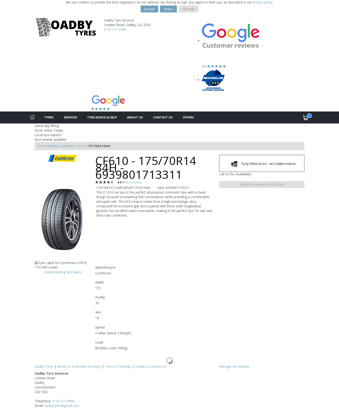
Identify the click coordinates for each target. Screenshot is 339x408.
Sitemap (124, 366)
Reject (168, 9)
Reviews (81, 366)
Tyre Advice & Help (102, 117)
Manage (188, 9)
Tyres (49, 117)
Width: (99, 282)
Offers (188, 117)
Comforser (68, 146)
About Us (135, 117)
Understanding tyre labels (63, 272)
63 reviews (134, 182)
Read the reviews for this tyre (262, 184)
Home (42, 146)
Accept (149, 9)
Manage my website (234, 366)
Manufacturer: (105, 267)
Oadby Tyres (44, 366)
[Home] (32, 117)
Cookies (140, 366)
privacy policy (263, 2)
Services (70, 117)
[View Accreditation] (213, 80)
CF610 (81, 146)
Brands (53, 146)
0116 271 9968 (115, 29)
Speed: (100, 327)
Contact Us (163, 117)
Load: (99, 342)
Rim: (98, 312)
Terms (110, 366)
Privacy (96, 366)
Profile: (100, 297)
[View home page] (66, 27)
